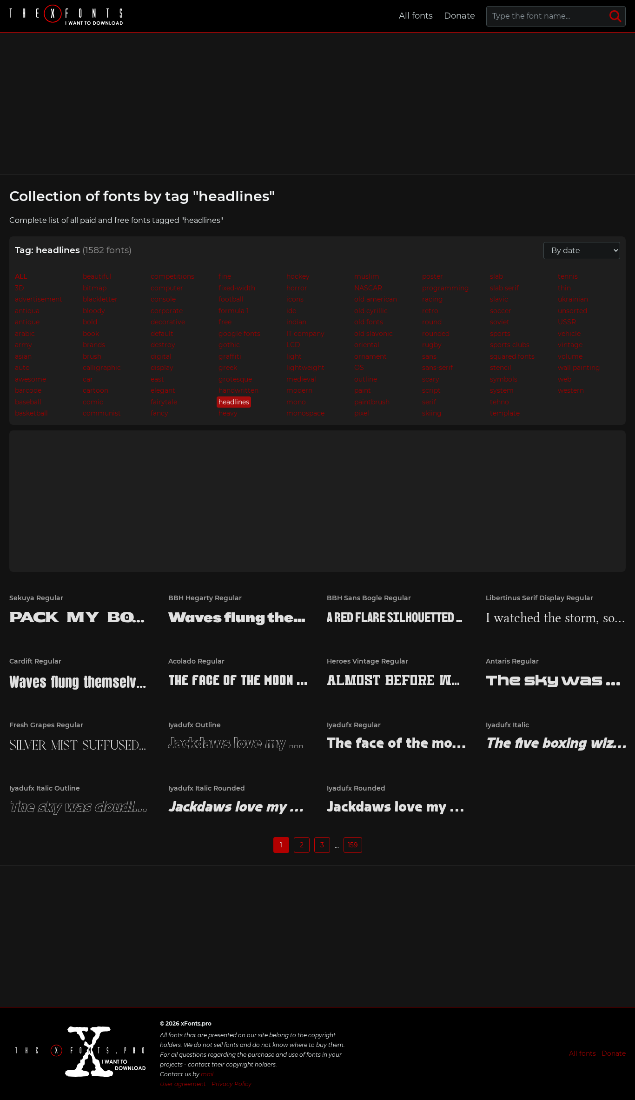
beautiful (97, 276)
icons (295, 299)
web (564, 379)
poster (432, 276)
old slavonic (373, 333)
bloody (94, 311)
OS (359, 367)
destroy (163, 345)
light (294, 356)
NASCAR (368, 288)
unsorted (572, 311)
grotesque (235, 379)
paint (362, 390)
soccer (500, 311)
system (502, 390)
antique (27, 322)
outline (365, 379)
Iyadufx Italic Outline (44, 788)
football (231, 299)
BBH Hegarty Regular (205, 598)
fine (224, 276)
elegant (163, 390)
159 (353, 845)
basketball (31, 413)
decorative (168, 322)
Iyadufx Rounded (356, 788)
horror (296, 288)
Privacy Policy (231, 1083)
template (505, 413)
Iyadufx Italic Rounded (206, 788)
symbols (503, 379)
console (163, 299)
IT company (305, 333)
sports (500, 333)
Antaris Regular (512, 661)
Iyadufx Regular (354, 725)
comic (93, 402)
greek (227, 367)
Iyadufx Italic (507, 725)
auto (22, 367)
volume (570, 356)
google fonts (239, 333)
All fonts (416, 16)
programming (445, 288)
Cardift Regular (35, 661)
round (432, 322)
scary (430, 379)
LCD (293, 345)
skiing (432, 413)
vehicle (569, 333)
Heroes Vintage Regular (367, 661)
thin (564, 288)
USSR (567, 322)
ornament (370, 356)
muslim (366, 276)
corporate (167, 311)
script (431, 390)
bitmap (94, 288)
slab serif (504, 288)
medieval (301, 379)
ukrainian (573, 299)
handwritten (238, 390)
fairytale (164, 402)
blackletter (100, 299)
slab (496, 276)
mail (207, 1074)
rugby (432, 345)
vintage (570, 345)
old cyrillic (371, 311)
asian (23, 356)
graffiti (229, 356)
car (88, 379)
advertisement (38, 299)
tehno (499, 402)
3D (19, 288)
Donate (459, 16)
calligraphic (102, 367)
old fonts (368, 322)
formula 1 (233, 311)
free (225, 322)
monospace (305, 413)
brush (92, 356)
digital (161, 356)
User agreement (183, 1083)
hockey (298, 276)
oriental (366, 345)
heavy (228, 413)
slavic (499, 299)
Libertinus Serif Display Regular (539, 598)
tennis (568, 276)
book (91, 333)
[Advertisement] (317, 103)
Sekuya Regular (36, 598)
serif (429, 402)
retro (430, 311)
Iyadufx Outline (194, 725)
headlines (233, 402)
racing (432, 299)
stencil (500, 367)
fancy (159, 413)
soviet (499, 322)
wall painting (579, 367)
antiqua (27, 311)
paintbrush (372, 402)
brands (94, 345)
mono (296, 402)
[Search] (615, 16)
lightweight (305, 367)
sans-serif (437, 367)
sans (429, 356)
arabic (25, 333)
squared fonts (512, 356)
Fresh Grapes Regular (46, 725)
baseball (28, 402)
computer (167, 288)
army (23, 345)
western (571, 390)
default (162, 333)
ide (291, 311)
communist (102, 413)
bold (90, 322)
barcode (28, 390)
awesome (30, 379)
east (157, 379)
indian (296, 322)
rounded (436, 333)
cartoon (95, 390)
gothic (229, 345)
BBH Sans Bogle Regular (369, 598)
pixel (361, 413)
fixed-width (236, 288)
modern (299, 390)
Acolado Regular (196, 661)
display (162, 367)
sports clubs (509, 345)
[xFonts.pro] (67, 16)
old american (375, 299)
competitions (172, 276)
